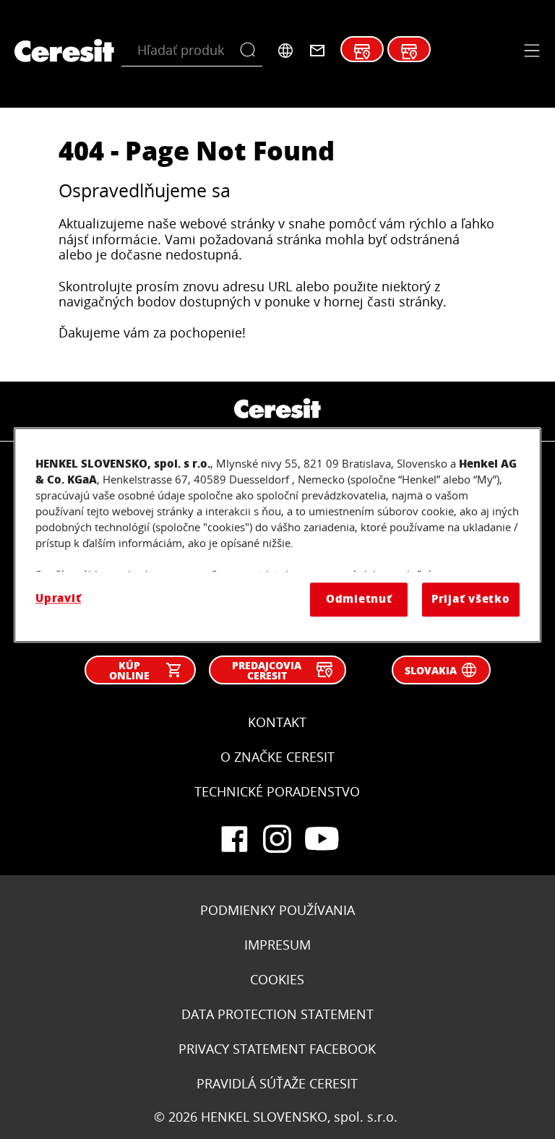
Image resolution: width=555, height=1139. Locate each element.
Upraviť (58, 598)
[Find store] (362, 52)
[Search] (251, 50)
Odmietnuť (359, 599)
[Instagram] (277, 839)
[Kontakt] (317, 50)
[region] (277, 535)
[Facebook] (234, 839)
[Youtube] (321, 839)
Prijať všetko (470, 599)
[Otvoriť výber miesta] (285, 50)
